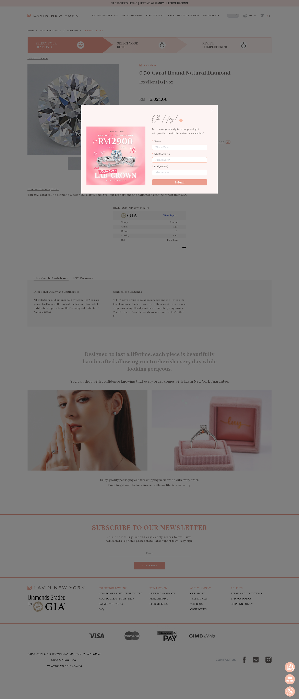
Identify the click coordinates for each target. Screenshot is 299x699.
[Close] (212, 111)
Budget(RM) (161, 166)
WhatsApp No (162, 154)
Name (157, 141)
